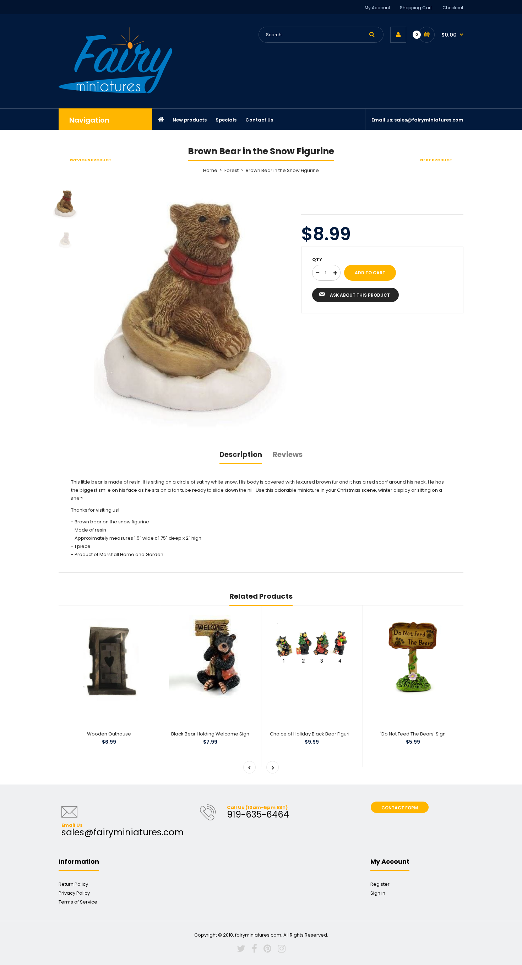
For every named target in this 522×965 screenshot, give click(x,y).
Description (240, 454)
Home (210, 170)
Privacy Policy (74, 893)
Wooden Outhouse (109, 734)
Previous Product (91, 160)
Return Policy (73, 884)
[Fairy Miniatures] (115, 91)
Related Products (261, 596)
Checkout (452, 8)
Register (380, 884)
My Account (377, 8)
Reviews (288, 454)
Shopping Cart (416, 8)
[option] (192, 309)
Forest (231, 170)
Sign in (377, 893)
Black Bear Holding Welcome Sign (210, 734)
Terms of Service (78, 902)
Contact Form (399, 808)
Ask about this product (360, 295)
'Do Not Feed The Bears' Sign (413, 734)
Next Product (436, 160)
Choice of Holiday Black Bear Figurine (312, 734)
